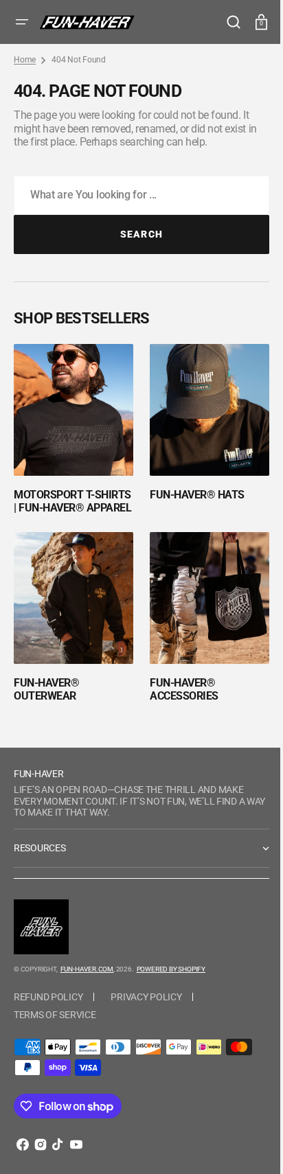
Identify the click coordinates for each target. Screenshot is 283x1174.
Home (25, 60)
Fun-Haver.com (86, 971)
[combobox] (136, 195)
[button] (22, 22)
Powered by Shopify (171, 971)
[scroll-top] (243, 1144)
